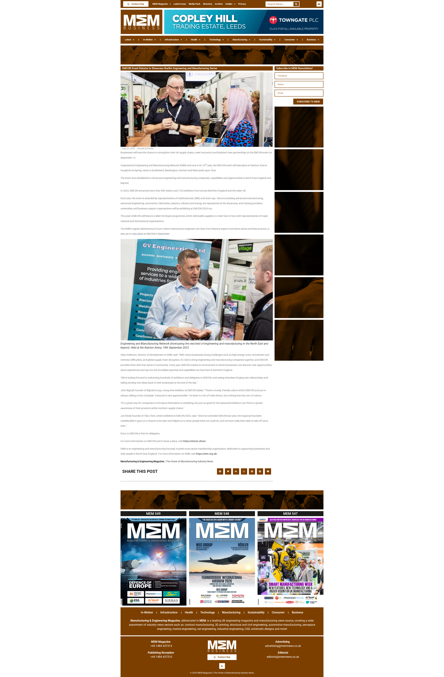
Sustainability (265, 39)
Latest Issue (180, 4)
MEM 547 (290, 514)
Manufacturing (240, 39)
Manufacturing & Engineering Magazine (142, 461)
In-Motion (148, 39)
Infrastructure (172, 39)
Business (311, 39)
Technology (215, 39)
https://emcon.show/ (194, 441)
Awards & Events (145, 148)
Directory (207, 4)
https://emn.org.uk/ (206, 453)
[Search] (296, 4)
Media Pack (194, 4)
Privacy (242, 4)
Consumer (289, 39)
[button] (220, 471)
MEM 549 (153, 514)
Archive (219, 4)
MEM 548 (222, 514)
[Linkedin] (319, 4)
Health (194, 39)
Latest (128, 39)
